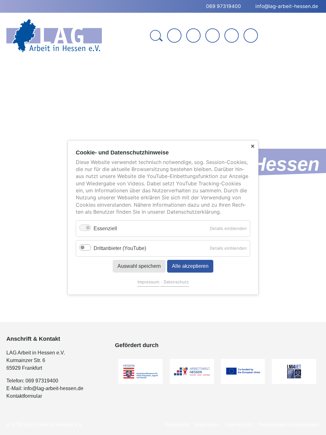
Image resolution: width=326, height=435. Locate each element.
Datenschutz (176, 281)
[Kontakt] (193, 35)
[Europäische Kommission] (243, 371)
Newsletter (178, 424)
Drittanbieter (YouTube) (120, 248)
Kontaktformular (24, 396)
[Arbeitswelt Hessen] (192, 371)
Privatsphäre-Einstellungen (289, 424)
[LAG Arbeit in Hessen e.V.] (54, 35)
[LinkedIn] (212, 35)
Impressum (148, 281)
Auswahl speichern (139, 266)
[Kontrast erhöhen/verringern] (251, 36)
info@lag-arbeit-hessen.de (53, 388)
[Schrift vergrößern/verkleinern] (232, 36)
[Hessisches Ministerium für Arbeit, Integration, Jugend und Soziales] (140, 371)
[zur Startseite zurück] (174, 35)
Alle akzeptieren (190, 266)
